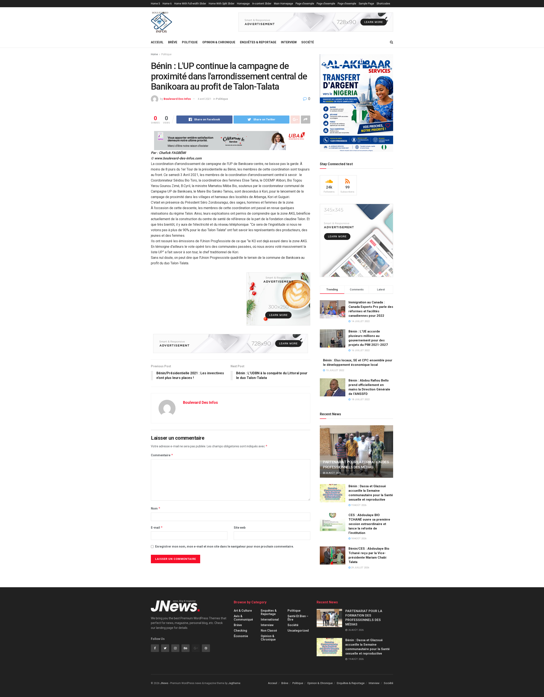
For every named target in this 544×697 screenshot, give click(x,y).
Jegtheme (234, 683)
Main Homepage (283, 3)
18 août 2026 (358, 538)
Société (307, 42)
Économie (241, 636)
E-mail (157, 527)
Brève (172, 42)
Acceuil (157, 42)
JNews (164, 683)
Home (154, 54)
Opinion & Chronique (218, 42)
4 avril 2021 (204, 98)
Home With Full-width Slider (190, 3)
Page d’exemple (305, 3)
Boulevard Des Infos (177, 98)
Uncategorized (298, 630)
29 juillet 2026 (359, 567)
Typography (157, 10)
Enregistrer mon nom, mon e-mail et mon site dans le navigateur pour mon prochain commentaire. (224, 546)
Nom (155, 508)
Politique (190, 42)
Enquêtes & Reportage (258, 42)
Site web (239, 527)
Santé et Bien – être (298, 617)
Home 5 (155, 3)
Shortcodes (383, 3)
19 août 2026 (358, 505)
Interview (289, 42)
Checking (240, 630)
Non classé (269, 630)
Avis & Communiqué (243, 617)
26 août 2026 (333, 473)
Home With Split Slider (221, 3)
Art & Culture (243, 610)
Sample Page (366, 3)
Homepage (243, 3)
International (270, 619)
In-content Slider (261, 3)
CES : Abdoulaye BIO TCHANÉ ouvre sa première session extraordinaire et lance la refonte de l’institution (369, 524)
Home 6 (167, 3)
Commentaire (162, 455)
